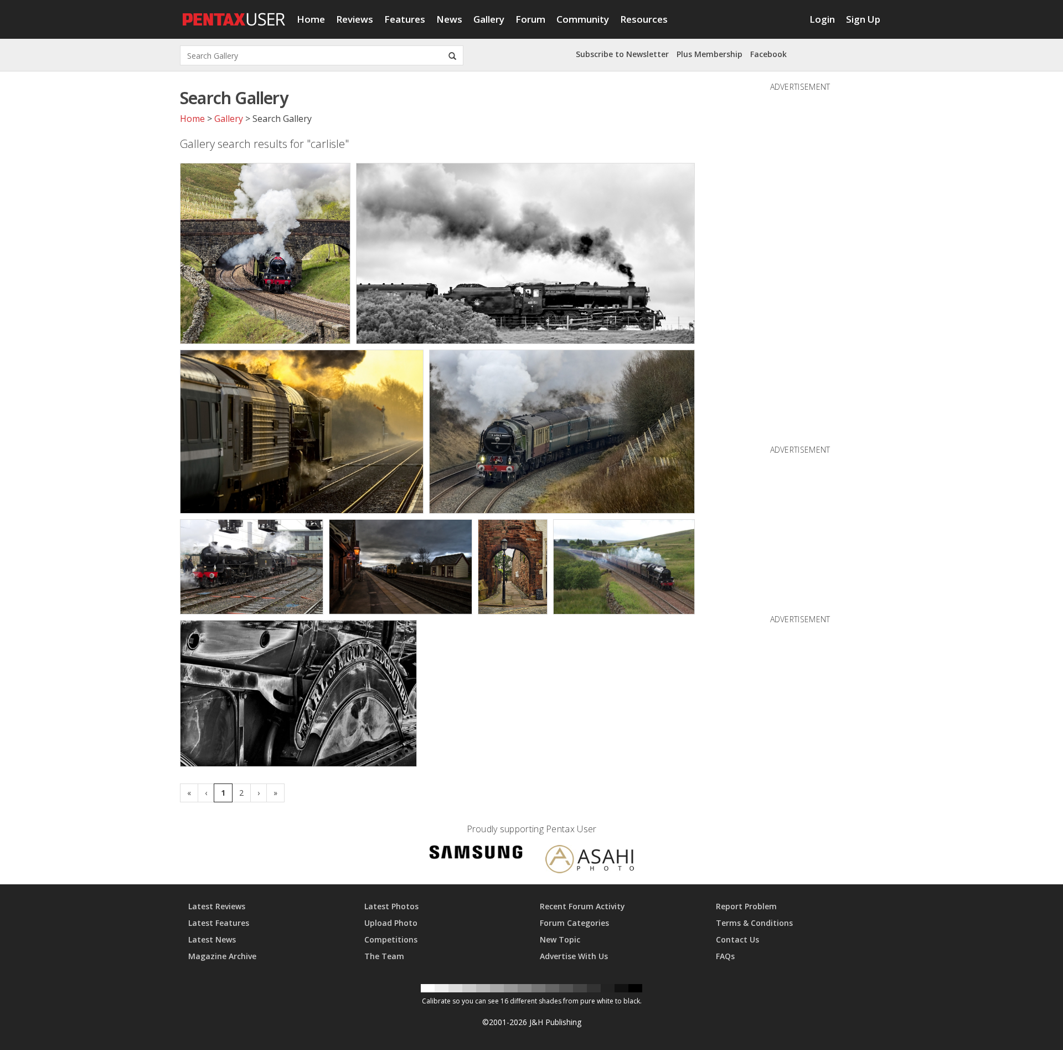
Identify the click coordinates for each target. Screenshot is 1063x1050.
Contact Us (737, 939)
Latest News (212, 939)
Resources (644, 19)
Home (311, 19)
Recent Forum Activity (582, 906)
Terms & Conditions (754, 923)
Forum (530, 19)
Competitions (390, 939)
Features (404, 19)
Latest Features (218, 923)
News (449, 19)
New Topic (560, 939)
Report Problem (746, 906)
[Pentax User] (234, 14)
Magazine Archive (222, 956)
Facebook (768, 54)
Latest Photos (391, 906)
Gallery (488, 19)
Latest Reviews (216, 906)
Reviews (354, 19)
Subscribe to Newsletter (622, 54)
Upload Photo (390, 923)
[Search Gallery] (452, 55)
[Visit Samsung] (476, 854)
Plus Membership (709, 54)
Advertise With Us (574, 956)
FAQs (725, 956)
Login (822, 19)
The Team (384, 956)
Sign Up (863, 19)
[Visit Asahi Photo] (589, 861)
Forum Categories (574, 923)
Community (582, 19)
